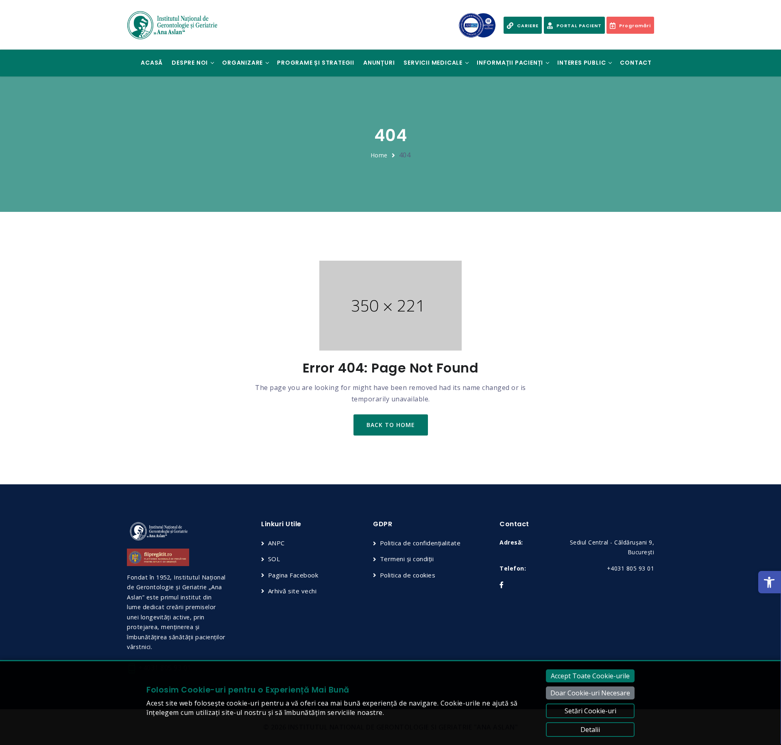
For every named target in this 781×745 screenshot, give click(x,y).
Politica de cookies (407, 575)
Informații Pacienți (510, 63)
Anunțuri (379, 63)
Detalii (590, 729)
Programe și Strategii (315, 63)
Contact (636, 63)
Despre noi (190, 63)
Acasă (152, 63)
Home (379, 155)
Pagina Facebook (293, 575)
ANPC (276, 543)
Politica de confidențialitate (420, 543)
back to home (391, 425)
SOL (274, 559)
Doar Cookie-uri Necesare (590, 692)
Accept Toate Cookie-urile (590, 675)
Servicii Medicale (433, 63)
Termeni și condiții (407, 559)
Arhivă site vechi (292, 591)
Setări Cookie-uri (590, 710)
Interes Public (581, 63)
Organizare (242, 63)
